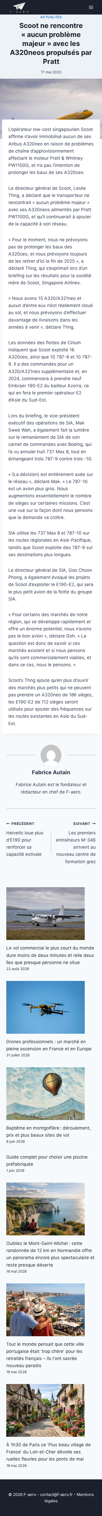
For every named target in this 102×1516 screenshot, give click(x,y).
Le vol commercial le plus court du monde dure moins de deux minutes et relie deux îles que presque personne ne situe (50, 955)
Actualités (51, 17)
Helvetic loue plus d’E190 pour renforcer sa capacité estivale (24, 839)
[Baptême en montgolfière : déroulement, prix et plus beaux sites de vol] (51, 1093)
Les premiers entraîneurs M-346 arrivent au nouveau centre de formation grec (76, 842)
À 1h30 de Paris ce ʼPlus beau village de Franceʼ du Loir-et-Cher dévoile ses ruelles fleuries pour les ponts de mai (48, 1452)
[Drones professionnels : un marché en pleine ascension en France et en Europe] (51, 1007)
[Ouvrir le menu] (91, 7)
